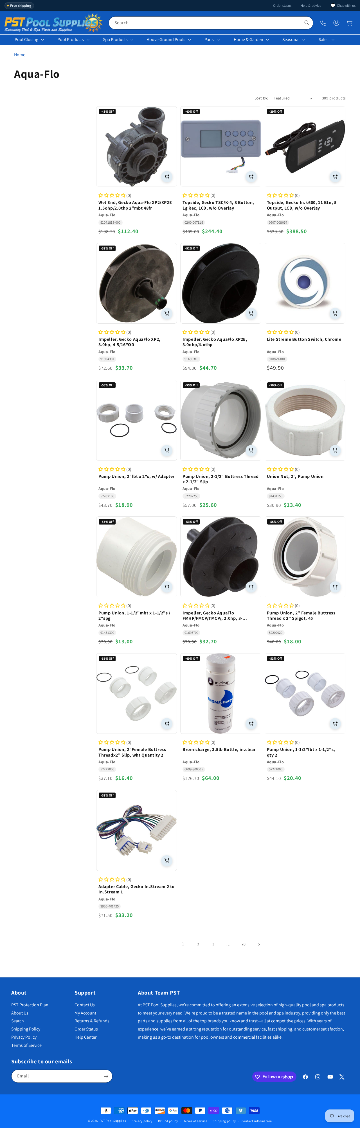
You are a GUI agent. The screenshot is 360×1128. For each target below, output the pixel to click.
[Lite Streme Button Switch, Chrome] (305, 283)
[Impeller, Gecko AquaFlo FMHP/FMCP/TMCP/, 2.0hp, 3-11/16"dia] (221, 557)
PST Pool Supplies (113, 1121)
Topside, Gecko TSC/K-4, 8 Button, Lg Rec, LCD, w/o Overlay (218, 205)
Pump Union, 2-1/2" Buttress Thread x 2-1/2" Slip (220, 478)
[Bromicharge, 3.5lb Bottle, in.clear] (221, 693)
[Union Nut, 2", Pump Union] (305, 420)
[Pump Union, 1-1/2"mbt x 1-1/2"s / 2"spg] (136, 557)
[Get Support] (323, 23)
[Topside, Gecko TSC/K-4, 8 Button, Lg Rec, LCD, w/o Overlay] (221, 146)
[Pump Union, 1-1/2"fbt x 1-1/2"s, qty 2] (305, 693)
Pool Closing (26, 39)
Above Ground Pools (166, 39)
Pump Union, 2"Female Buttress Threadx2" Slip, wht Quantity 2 (132, 752)
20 (244, 944)
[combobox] (211, 23)
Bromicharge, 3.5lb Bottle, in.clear (219, 749)
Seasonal (291, 39)
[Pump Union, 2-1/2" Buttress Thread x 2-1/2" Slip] (221, 420)
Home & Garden (248, 39)
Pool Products (70, 39)
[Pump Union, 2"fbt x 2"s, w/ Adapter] (136, 420)
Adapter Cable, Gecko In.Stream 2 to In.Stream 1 (136, 889)
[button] (349, 23)
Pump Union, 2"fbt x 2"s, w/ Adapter (136, 476)
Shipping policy (224, 1121)
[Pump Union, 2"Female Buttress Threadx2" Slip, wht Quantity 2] (136, 693)
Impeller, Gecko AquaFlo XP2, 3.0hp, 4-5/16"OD (129, 342)
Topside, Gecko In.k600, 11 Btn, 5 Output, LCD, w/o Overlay (302, 205)
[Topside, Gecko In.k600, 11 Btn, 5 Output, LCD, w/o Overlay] (305, 146)
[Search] (307, 23)
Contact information (257, 1121)
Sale (323, 39)
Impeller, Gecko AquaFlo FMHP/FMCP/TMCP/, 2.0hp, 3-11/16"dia (212, 615)
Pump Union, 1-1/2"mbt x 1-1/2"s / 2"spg (134, 615)
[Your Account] (336, 23)
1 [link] (183, 944)
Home (19, 55)
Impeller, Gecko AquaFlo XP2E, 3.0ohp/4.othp (215, 342)
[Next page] (259, 944)
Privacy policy (142, 1121)
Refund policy (168, 1121)
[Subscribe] (106, 1076)
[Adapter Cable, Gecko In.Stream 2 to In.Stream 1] (136, 830)
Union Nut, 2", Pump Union (295, 476)
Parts (209, 39)
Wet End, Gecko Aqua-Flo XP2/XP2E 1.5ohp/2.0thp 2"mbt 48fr (135, 205)
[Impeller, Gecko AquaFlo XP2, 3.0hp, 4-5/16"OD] (136, 283)
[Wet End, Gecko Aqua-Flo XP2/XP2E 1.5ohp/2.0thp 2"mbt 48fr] (136, 146)
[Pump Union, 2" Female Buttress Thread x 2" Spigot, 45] (305, 557)
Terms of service (195, 1121)
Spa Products (115, 39)
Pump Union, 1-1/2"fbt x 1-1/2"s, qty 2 (301, 752)
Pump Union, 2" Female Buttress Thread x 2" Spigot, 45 (301, 615)
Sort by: (261, 98)
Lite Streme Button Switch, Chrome (304, 339)
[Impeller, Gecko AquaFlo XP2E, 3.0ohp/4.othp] (221, 283)
